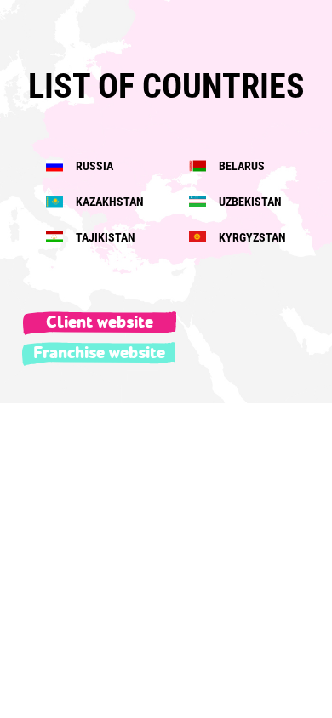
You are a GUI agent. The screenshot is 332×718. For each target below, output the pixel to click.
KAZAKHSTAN (108, 201)
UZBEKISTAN (249, 201)
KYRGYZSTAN (251, 237)
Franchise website (99, 353)
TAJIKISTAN (104, 237)
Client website (99, 322)
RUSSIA (93, 166)
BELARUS (240, 166)
